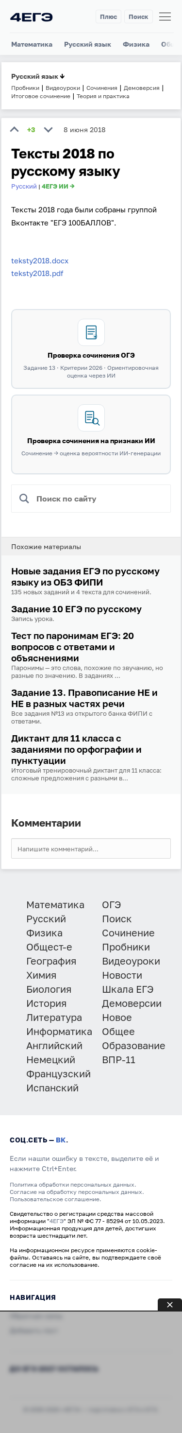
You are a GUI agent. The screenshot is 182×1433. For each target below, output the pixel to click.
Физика (136, 44)
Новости (122, 975)
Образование (133, 1045)
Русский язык (87, 44)
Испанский (52, 1087)
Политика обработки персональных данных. (73, 1184)
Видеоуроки (131, 961)
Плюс (108, 16)
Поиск (139, 16)
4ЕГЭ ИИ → (58, 186)
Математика (31, 44)
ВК (61, 1140)
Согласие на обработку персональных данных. (77, 1191)
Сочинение (128, 932)
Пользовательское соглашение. (55, 1199)
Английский (54, 1045)
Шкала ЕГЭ (128, 989)
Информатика (59, 1031)
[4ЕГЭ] (31, 17)
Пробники (126, 946)
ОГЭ (111, 904)
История (46, 1003)
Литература (54, 1017)
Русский (24, 186)
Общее (118, 1031)
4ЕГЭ (57, 1221)
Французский (58, 1073)
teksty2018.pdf (37, 273)
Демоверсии (132, 1003)
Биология (48, 989)
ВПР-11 (118, 1059)
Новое (117, 1017)
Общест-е (49, 946)
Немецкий (50, 1059)
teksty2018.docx (39, 260)
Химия (41, 975)
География (51, 961)
